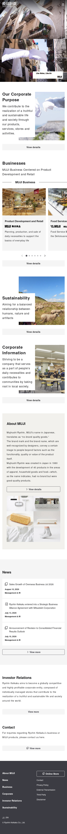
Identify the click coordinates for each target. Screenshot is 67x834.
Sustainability (9, 807)
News (5, 780)
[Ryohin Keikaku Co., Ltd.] (9, 4)
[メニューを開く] (63, 4)
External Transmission (46, 789)
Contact (40, 780)
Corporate (7, 793)
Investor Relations (12, 800)
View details (33, 147)
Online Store (52, 773)
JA (3, 817)
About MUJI (8, 773)
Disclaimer (41, 799)
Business (7, 786)
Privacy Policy (42, 785)
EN (7, 817)
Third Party (41, 794)
